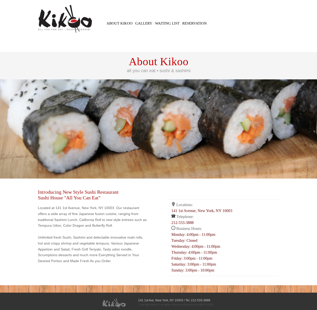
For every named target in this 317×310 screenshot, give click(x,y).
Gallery (143, 23)
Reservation (194, 23)
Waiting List (167, 23)
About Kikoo (119, 23)
